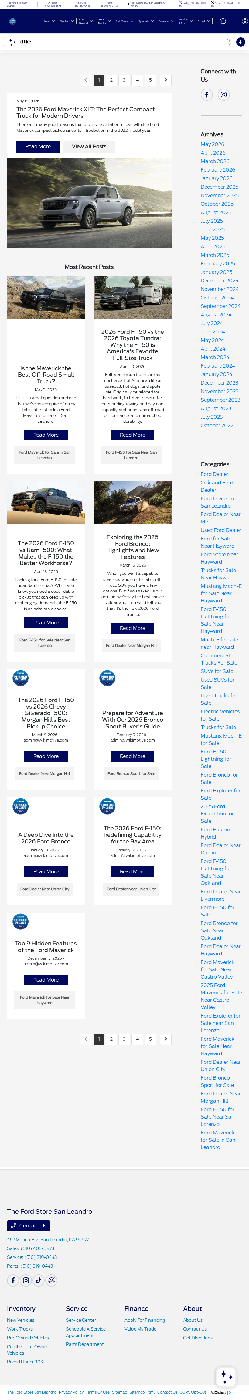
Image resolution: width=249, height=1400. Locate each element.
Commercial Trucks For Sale (219, 659)
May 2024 (212, 340)
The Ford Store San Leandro (31, 1392)
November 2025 (220, 195)
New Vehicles (20, 1320)
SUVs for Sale (217, 671)
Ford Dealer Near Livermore (221, 895)
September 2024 (221, 306)
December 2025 (219, 187)
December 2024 (220, 281)
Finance (136, 1308)
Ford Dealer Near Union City (221, 1065)
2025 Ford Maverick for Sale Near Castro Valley (221, 996)
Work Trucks (20, 1329)
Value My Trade (140, 1329)
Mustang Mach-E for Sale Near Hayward (221, 593)
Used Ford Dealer (221, 530)
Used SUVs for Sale (217, 683)
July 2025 (212, 221)
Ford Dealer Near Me (221, 518)
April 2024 (213, 349)
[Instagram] (224, 95)
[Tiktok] (38, 1280)
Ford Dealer (214, 474)
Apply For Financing (144, 1320)
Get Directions (198, 1337)
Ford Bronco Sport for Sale (217, 1081)
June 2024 (213, 332)
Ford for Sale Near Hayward (217, 542)
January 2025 (216, 272)
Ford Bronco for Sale (219, 778)
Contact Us (32, 1226)
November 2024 (220, 289)
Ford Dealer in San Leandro (217, 502)
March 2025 (215, 255)
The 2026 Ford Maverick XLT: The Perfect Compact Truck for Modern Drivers (85, 112)
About (192, 1308)
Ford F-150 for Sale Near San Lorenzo (217, 1117)
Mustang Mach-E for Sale (221, 739)
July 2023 (212, 417)
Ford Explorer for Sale (220, 794)
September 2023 (220, 400)
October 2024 (217, 298)
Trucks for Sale (218, 727)
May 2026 (212, 144)
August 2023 (216, 408)
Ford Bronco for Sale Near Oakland (219, 930)
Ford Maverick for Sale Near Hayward (217, 1046)
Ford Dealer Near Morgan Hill (221, 1097)
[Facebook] (207, 95)
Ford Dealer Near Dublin (221, 849)
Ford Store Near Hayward (219, 558)
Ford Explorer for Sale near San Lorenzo (220, 1023)
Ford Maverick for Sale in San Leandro (218, 1140)
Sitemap (119, 1392)
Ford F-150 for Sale (217, 911)
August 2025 (216, 212)
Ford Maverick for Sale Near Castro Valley (217, 969)
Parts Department (85, 1344)
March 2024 (215, 357)
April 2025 (213, 247)
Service (77, 1308)
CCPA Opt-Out (193, 1392)
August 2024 (216, 315)
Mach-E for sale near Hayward (219, 643)
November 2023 (220, 391)
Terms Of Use (98, 1392)
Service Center (81, 1320)
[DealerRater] (51, 1280)
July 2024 (212, 323)
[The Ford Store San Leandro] (23, 21)
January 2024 (217, 374)
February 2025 (218, 264)
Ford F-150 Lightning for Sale (216, 759)
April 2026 (213, 153)
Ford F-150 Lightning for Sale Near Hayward (216, 620)
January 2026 (217, 178)
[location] (128, 4)
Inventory (21, 1308)
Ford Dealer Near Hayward (221, 950)
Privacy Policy (71, 1392)
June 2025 (213, 229)
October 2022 (217, 425)
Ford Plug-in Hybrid (215, 833)
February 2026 (218, 170)
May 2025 (212, 238)
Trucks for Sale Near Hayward (218, 574)
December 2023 (219, 383)
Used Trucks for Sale (219, 699)
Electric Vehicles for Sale (220, 715)
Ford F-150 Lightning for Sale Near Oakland (216, 872)
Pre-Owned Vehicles (28, 1337)
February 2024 (218, 366)
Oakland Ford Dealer (217, 486)
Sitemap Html (142, 1392)
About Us (193, 1320)
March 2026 (215, 161)
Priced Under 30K (25, 1362)
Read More (38, 146)
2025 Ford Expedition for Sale (217, 814)
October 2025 (217, 204)
